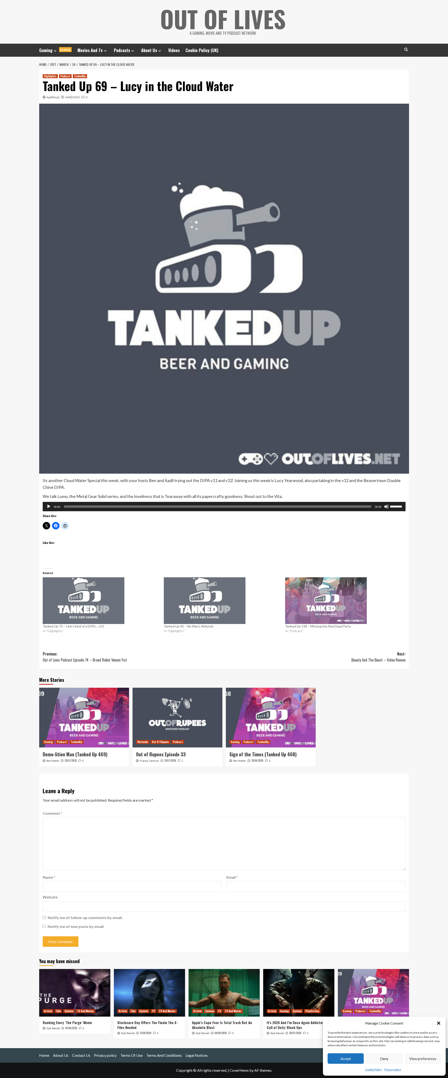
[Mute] (386, 506)
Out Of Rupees (160, 742)
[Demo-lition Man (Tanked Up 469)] (84, 718)
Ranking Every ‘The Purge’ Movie (67, 1022)
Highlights (50, 76)
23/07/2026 (71, 760)
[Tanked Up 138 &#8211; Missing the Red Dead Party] (343, 600)
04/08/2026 (220, 1033)
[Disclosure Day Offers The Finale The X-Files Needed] (149, 992)
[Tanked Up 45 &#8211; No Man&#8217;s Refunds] (222, 600)
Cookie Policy (373, 1069)
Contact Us (81, 1055)
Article (48, 1011)
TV (153, 1011)
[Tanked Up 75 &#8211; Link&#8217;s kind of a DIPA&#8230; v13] (101, 600)
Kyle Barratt (53, 1028)
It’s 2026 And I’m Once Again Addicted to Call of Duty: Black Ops (298, 1025)
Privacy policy (392, 1069)
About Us (149, 50)
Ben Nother (52, 760)
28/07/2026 (295, 1033)
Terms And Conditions (164, 1055)
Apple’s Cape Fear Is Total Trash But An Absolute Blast (222, 1025)
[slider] (396, 506)
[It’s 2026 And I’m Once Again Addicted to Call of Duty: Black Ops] (298, 992)
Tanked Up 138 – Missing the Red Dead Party (318, 626)
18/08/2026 (71, 1028)
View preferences (422, 1059)
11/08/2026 (145, 1033)
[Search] (406, 49)
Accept (345, 1059)
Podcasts (122, 50)
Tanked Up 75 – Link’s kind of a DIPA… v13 (73, 626)
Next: (378, 657)
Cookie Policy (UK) (202, 50)
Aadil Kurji (53, 97)
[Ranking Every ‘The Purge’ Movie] (74, 992)
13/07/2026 (170, 760)
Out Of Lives (223, 18)
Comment (52, 813)
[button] (438, 1023)
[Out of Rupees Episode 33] (177, 718)
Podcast (65, 76)
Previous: (85, 657)
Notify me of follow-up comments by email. (85, 917)
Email (232, 877)
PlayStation (312, 1011)
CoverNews (239, 1070)
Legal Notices (197, 1055)
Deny (384, 1059)
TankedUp (80, 76)
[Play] (48, 506)
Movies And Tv (90, 50)
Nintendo (142, 742)
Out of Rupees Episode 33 (161, 754)
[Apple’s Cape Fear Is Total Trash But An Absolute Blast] (224, 992)
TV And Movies (85, 1011)
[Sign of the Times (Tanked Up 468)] (271, 718)
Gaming (54, 50)
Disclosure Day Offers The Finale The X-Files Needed (147, 1025)
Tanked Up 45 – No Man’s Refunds (189, 626)
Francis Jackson (149, 760)
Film (58, 1011)
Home (44, 1055)
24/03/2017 (72, 97)
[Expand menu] (55, 51)
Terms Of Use (131, 1055)
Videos (174, 50)
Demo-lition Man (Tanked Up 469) (75, 754)
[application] (224, 506)
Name (49, 877)
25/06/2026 (257, 760)
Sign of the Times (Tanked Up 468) (263, 754)
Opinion (69, 1011)
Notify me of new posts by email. (76, 926)
